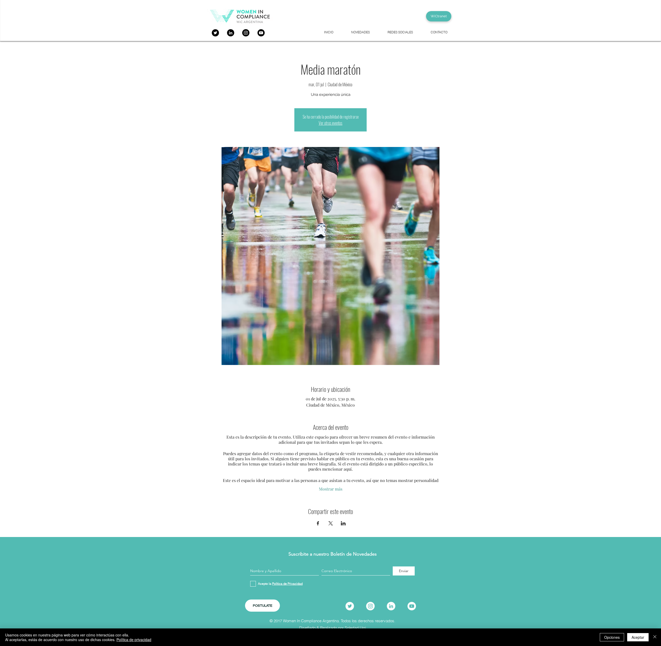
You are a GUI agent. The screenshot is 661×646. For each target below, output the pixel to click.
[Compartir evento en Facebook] (318, 523)
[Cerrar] (655, 637)
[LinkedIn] (391, 606)
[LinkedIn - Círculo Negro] (230, 32)
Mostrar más (330, 489)
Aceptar (638, 637)
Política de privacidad (133, 639)
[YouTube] (261, 32)
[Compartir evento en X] (330, 523)
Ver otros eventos (330, 123)
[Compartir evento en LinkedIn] (343, 523)
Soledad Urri (355, 627)
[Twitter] (215, 32)
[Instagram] (245, 32)
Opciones (612, 637)
